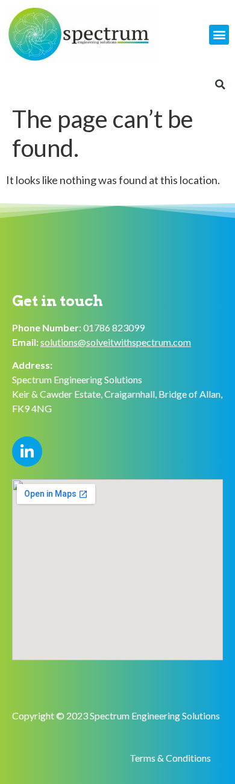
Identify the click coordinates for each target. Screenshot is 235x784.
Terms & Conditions (170, 757)
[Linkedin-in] (27, 451)
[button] (219, 35)
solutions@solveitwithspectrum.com (115, 342)
